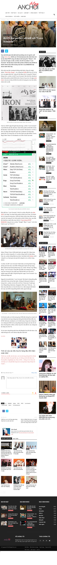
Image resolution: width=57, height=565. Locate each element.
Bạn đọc (23, 16)
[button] (54, 14)
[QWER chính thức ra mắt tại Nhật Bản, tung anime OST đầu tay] (41, 225)
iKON (18, 403)
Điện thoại (41, 517)
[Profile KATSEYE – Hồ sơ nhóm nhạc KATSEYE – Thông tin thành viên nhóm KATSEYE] (42, 135)
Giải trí (7, 13)
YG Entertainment (16, 405)
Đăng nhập (34, 372)
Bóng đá (41, 520)
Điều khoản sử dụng (34, 547)
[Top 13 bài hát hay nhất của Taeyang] (6, 479)
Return (10, 405)
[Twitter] (49, 540)
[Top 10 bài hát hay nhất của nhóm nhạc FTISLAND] (19, 445)
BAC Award (33, 549)
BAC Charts (27, 549)
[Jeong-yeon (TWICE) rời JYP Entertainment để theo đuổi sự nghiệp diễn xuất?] (47, 366)
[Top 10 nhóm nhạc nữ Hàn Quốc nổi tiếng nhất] (31, 479)
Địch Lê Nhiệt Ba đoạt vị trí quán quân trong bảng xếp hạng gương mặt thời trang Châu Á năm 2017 (29, 421)
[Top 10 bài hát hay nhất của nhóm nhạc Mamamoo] (31, 445)
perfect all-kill (4, 405)
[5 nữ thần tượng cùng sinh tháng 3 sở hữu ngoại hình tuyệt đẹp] (43, 344)
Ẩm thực (13, 13)
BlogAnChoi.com (19, 540)
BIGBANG (10, 403)
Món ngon (41, 524)
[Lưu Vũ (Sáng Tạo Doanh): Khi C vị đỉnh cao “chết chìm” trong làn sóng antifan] (43, 318)
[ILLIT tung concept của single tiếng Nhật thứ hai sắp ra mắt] (41, 217)
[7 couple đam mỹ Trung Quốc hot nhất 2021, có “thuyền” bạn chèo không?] (52, 331)
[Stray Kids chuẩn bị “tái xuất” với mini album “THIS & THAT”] (47, 102)
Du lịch (20, 13)
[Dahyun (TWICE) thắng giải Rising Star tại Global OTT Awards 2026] (47, 387)
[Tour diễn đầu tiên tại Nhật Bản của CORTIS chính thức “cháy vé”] (47, 61)
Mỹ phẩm (41, 511)
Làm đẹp (26, 13)
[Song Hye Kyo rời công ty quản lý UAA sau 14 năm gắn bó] (41, 233)
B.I (5, 403)
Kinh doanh (8, 16)
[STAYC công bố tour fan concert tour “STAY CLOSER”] (41, 200)
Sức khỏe (16, 16)
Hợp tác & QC (48, 547)
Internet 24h (42, 522)
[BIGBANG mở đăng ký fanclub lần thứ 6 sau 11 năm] (6, 462)
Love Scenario (27, 403)
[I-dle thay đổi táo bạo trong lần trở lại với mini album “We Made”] (41, 192)
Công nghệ (33, 13)
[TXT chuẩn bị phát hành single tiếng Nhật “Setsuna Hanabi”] (41, 208)
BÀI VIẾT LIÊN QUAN (6, 438)
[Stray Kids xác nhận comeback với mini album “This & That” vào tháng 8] (4, 508)
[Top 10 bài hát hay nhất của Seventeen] (19, 462)
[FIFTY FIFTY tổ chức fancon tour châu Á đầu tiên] (47, 82)
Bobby (31, 256)
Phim (40, 509)
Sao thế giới (9, 35)
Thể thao (41, 13)
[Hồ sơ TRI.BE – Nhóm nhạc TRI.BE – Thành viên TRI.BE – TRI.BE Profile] (43, 261)
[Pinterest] (43, 540)
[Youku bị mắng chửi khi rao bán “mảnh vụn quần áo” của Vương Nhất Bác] (43, 274)
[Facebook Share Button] (2, 51)
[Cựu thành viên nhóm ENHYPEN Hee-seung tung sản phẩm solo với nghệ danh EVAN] (47, 408)
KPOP (22, 403)
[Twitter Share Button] (6, 51)
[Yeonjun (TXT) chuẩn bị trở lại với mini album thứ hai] (4, 515)
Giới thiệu (27, 547)
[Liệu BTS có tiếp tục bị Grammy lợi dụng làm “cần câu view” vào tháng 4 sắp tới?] (52, 261)
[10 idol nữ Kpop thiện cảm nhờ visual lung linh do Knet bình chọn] (43, 305)
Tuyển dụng (41, 547)
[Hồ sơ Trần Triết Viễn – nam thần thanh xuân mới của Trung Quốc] (52, 305)
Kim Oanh (14, 429)
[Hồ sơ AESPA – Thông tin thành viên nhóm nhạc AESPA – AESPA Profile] (52, 318)
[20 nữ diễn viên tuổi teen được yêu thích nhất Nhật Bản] (23, 508)
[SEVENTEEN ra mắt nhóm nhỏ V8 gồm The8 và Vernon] (4, 523)
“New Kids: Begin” (10, 72)
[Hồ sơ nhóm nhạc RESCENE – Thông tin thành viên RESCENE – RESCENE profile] (42, 158)
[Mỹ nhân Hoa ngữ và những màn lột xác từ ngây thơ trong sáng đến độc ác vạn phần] (52, 248)
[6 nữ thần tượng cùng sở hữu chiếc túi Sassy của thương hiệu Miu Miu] (52, 344)
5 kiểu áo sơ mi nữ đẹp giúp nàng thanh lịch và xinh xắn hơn (9, 420)
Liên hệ (38, 549)
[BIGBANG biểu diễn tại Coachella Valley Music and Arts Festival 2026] (19, 479)
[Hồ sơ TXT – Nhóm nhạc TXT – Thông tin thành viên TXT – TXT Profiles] (42, 178)
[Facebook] (40, 540)
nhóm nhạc (7, 57)
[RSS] (46, 540)
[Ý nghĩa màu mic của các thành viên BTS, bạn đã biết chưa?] (52, 274)
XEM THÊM (15, 438)
